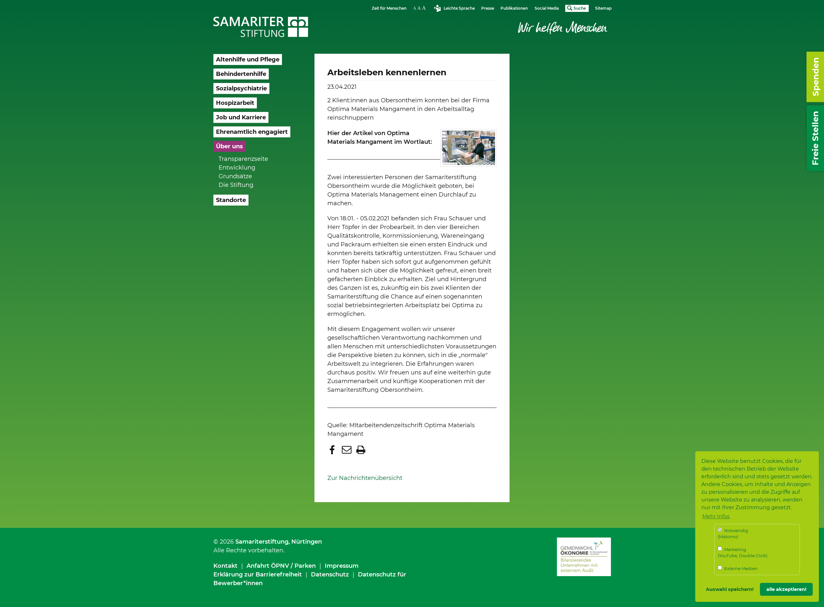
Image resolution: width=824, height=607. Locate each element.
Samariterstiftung (261, 541)
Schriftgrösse (420, 8)
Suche (580, 8)
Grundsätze (235, 176)
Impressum (342, 565)
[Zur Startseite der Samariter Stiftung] (260, 27)
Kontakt (225, 565)
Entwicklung (237, 167)
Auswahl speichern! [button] (730, 589)
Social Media (547, 8)
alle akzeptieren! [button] (786, 589)
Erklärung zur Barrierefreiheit (257, 574)
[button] (333, 450)
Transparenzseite (243, 158)
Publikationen (514, 8)
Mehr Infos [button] (716, 516)
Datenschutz (330, 574)
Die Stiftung (236, 185)
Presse (487, 8)
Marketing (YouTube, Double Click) (742, 552)
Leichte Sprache (459, 8)
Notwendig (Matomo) (733, 533)
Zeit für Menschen (389, 8)
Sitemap (603, 8)
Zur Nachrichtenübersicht (364, 478)
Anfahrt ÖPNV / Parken (281, 565)
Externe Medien (740, 568)
